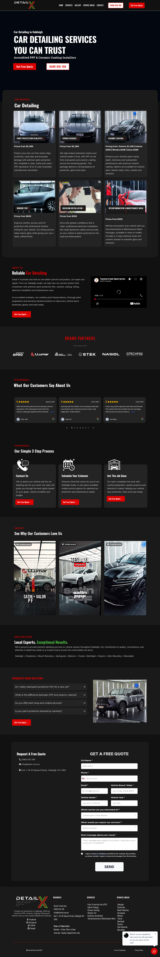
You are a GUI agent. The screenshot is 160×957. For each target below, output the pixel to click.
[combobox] (84, 779)
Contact (100, 5)
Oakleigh (19, 656)
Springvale (61, 656)
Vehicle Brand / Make (122, 785)
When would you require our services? (101, 822)
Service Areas (89, 5)
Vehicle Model (89, 797)
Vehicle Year (118, 797)
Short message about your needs (98, 835)
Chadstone (31, 656)
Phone (85, 773)
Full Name (87, 760)
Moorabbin (129, 656)
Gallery (78, 5)
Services (69, 5)
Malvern (72, 656)
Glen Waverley (114, 656)
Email (84, 785)
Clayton (101, 656)
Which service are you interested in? (100, 810)
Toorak (81, 656)
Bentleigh (91, 656)
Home (61, 5)
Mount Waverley (45, 656)
